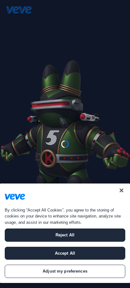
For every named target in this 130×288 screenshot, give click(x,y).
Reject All (65, 235)
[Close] (121, 190)
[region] (65, 233)
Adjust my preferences (65, 271)
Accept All (65, 253)
